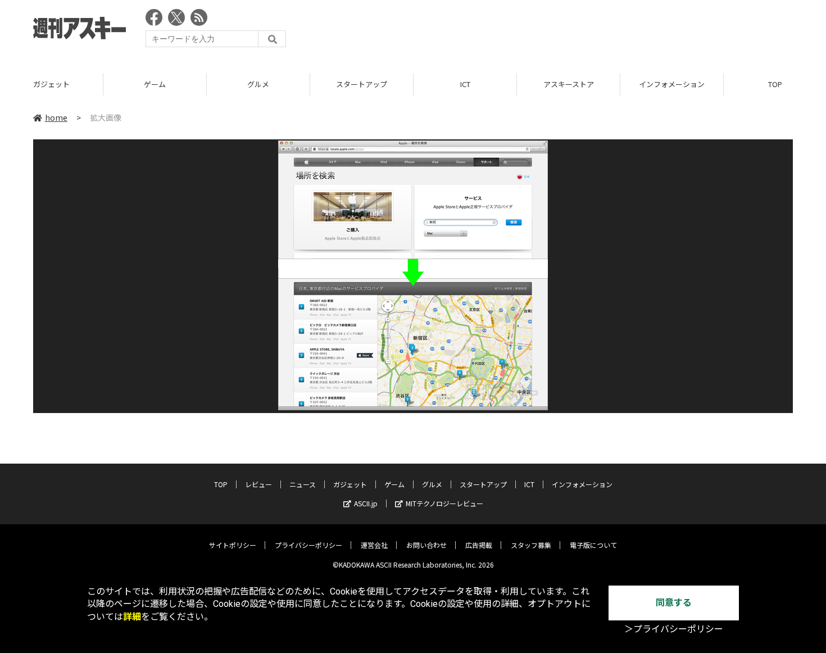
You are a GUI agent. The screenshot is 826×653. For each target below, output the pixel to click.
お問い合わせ (426, 545)
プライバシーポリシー (308, 545)
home (56, 117)
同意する (674, 602)
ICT (465, 84)
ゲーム (155, 84)
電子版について (593, 545)
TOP (221, 484)
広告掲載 (478, 545)
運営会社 (374, 545)
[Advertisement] (588, 31)
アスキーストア (568, 84)
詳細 (132, 616)
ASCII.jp (366, 503)
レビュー (258, 484)
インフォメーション (672, 84)
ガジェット (51, 84)
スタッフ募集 (531, 545)
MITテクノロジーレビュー (444, 503)
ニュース (302, 484)
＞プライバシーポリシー (673, 629)
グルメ (258, 84)
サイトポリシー (232, 545)
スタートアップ (361, 84)
